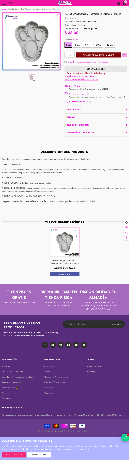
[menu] (4, 3)
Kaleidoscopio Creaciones (85, 21)
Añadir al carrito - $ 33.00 (98, 54)
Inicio (4, 9)
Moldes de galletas (89, 28)
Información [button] (52, 359)
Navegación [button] (9, 359)
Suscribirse (116, 324)
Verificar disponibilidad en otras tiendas (81, 79)
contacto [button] (93, 359)
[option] (31, 41)
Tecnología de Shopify (72, 431)
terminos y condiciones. (99, 62)
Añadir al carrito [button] (64, 274)
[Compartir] (56, 15)
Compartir (56, 15)
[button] (10, 3)
